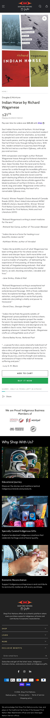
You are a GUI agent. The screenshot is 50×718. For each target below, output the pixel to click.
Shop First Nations (28, 692)
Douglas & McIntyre (11, 97)
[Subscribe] (46, 656)
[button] (40, 6)
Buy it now (25, 381)
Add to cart (25, 373)
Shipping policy (26, 698)
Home (4, 91)
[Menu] (3, 6)
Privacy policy (24, 695)
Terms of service (38, 695)
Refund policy (11, 695)
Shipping (5, 118)
